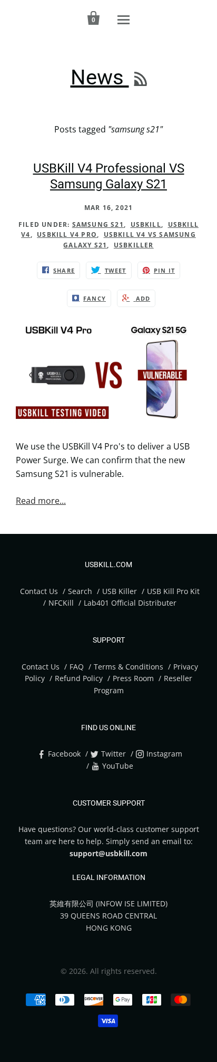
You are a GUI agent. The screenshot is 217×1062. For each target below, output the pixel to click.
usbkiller (134, 245)
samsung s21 (98, 224)
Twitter (113, 754)
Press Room (133, 678)
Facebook (64, 754)
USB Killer (120, 591)
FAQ (77, 667)
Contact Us (39, 591)
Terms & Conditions (128, 667)
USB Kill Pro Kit (173, 591)
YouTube (117, 766)
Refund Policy (79, 678)
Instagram (164, 754)
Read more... (41, 500)
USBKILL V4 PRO (67, 234)
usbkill (146, 224)
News (100, 77)
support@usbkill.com (108, 853)
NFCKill (61, 603)
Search (80, 591)
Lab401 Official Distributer (130, 603)
